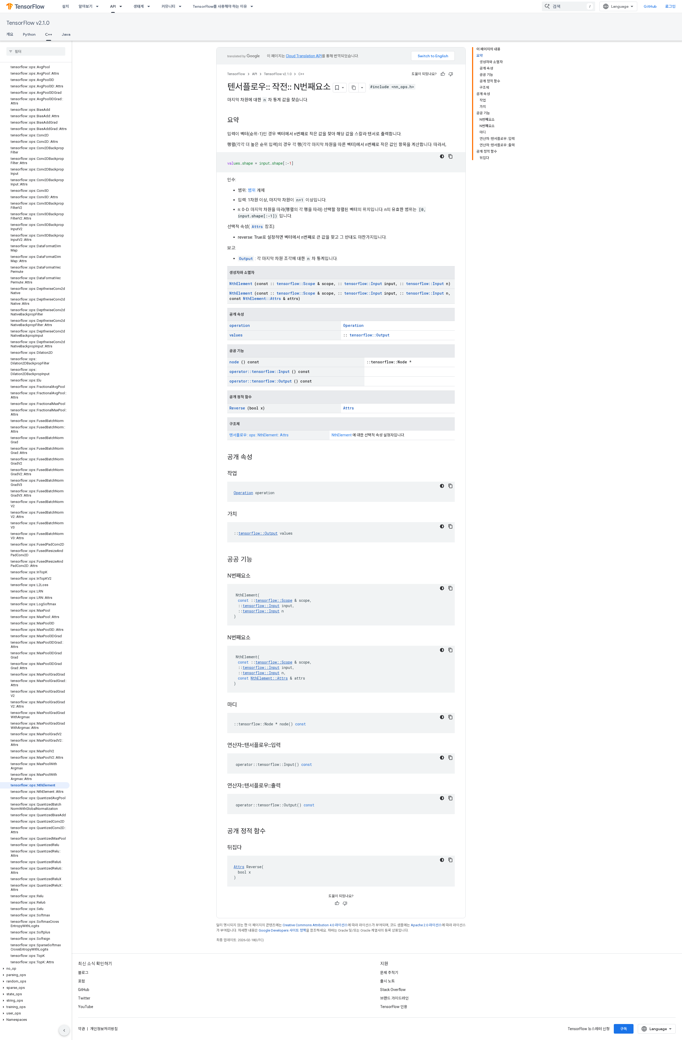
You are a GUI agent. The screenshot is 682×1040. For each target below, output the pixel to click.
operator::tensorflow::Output (260, 381)
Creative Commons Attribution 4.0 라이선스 (315, 925)
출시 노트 (387, 981)
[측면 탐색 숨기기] (64, 1030)
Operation (353, 325)
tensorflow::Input (363, 283)
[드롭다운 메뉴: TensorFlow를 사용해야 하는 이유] (253, 6)
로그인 (670, 6)
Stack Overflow (393, 990)
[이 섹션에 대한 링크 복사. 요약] (244, 120)
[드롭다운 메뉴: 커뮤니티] (181, 6)
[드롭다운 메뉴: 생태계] (150, 6)
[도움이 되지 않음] (451, 74)
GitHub (650, 6)
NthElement (240, 283)
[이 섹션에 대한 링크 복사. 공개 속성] (259, 457)
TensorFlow (236, 74)
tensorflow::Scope (296, 283)
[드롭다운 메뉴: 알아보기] (98, 6)
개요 (9, 34)
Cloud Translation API (304, 56)
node (234, 361)
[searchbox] (35, 51)
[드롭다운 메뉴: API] (122, 6)
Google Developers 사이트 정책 (282, 930)
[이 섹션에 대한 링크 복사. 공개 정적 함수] (272, 831)
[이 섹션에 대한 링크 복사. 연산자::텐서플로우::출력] (287, 786)
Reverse (237, 408)
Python (29, 34)
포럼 (81, 981)
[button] (35, 968)
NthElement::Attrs (262, 298)
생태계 (138, 6)
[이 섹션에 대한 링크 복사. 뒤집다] (248, 848)
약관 (81, 1029)
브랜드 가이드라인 (394, 998)
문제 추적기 (389, 972)
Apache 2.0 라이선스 (426, 925)
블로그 (83, 972)
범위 (252, 190)
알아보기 (85, 6)
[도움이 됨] (443, 74)
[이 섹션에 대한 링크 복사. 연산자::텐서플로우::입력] (287, 745)
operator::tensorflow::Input (259, 371)
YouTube (85, 1007)
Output (246, 258)
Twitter (84, 998)
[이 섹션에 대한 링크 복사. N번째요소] (257, 576)
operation (239, 325)
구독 (623, 1028)
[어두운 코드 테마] (442, 156)
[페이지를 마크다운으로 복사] (354, 87)
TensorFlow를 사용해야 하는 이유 (220, 6)
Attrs (257, 226)
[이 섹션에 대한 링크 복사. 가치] (243, 514)
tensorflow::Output (369, 335)
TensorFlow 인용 (393, 1007)
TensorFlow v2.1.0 (28, 23)
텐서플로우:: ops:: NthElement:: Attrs (259, 435)
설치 (65, 6)
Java (66, 34)
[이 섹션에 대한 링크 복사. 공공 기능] (259, 560)
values (235, 335)
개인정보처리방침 (104, 1029)
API (113, 6)
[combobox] (568, 6)
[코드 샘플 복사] (450, 156)
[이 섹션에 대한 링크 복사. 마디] (243, 705)
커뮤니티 (168, 6)
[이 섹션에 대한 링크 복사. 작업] (243, 474)
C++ (48, 34)
